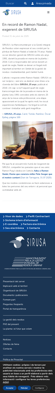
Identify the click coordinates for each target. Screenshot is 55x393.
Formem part (9, 299)
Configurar (39, 388)
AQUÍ (6, 382)
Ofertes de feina (11, 344)
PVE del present (11, 324)
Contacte (8, 348)
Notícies (7, 339)
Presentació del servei (14, 281)
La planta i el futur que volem (17, 328)
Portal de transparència (14, 308)
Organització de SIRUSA (15, 290)
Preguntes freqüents (13, 304)
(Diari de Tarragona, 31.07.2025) (27, 174)
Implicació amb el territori (15, 286)
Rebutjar (24, 388)
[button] (48, 12)
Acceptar (9, 388)
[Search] (25, 3)
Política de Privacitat (13, 359)
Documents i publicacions (15, 295)
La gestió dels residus (13, 319)
